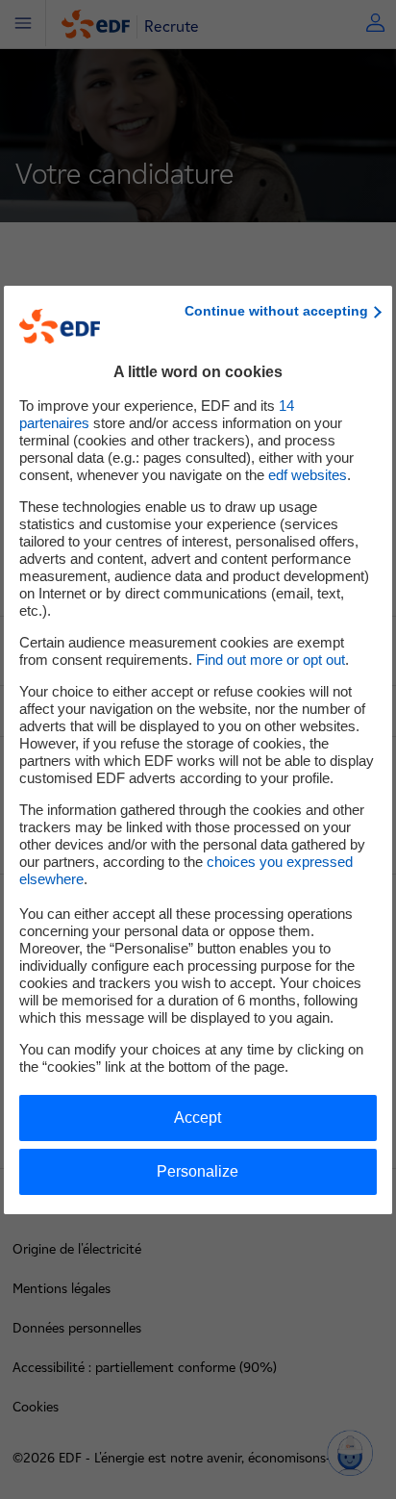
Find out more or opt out (270, 659)
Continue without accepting (276, 310)
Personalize (197, 1171)
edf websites (307, 475)
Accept (197, 1117)
